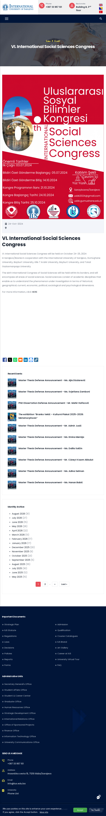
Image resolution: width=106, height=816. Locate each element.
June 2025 (17, 572)
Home (48, 41)
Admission (62, 624)
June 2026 (17, 522)
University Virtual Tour (68, 659)
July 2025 (17, 568)
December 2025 (21, 547)
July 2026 (17, 517)
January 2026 (19, 543)
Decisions (9, 647)
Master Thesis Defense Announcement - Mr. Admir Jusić (50, 425)
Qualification (63, 630)
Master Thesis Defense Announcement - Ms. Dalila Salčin (50, 448)
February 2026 (20, 538)
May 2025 (17, 576)
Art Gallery (62, 647)
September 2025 (21, 560)
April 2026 (17, 530)
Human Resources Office (17, 707)
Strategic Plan (11, 624)
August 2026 (18, 513)
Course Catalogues (67, 636)
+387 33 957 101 (16, 763)
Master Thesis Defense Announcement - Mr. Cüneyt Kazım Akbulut (55, 459)
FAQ (59, 665)
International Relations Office (19, 718)
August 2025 (18, 564)
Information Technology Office (20, 736)
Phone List (13, 793)
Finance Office (11, 730)
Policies (8, 653)
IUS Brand (62, 641)
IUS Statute (10, 630)
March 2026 (18, 534)
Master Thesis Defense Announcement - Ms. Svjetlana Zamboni (54, 391)
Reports (8, 659)
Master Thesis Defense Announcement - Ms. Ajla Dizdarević (51, 380)
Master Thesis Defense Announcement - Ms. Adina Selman (51, 471)
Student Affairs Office (15, 689)
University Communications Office (21, 742)
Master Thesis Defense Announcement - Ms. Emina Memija (51, 437)
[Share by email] (20, 360)
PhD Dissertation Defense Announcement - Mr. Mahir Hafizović (53, 403)
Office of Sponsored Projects (19, 724)
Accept (80, 810)
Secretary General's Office (18, 684)
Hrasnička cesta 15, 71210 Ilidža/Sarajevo (29, 773)
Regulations (10, 636)
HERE (34, 291)
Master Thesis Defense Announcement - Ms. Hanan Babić (50, 482)
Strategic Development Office (20, 713)
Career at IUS (64, 653)
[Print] (31, 360)
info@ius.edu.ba (17, 783)
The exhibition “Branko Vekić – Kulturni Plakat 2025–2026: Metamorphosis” (51, 416)
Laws (6, 641)
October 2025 (19, 555)
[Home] (17, 7)
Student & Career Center (17, 695)
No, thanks (95, 810)
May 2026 (17, 526)
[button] (36, 360)
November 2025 (20, 551)
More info (44, 812)
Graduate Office (12, 701)
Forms (7, 665)
